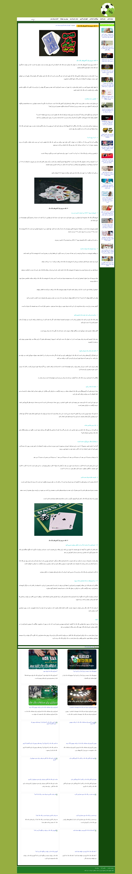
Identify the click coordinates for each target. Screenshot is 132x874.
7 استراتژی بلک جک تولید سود (50, 671)
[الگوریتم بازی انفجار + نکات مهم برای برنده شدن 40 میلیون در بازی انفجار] (107, 79)
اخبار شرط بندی (54, 19)
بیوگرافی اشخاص (94, 19)
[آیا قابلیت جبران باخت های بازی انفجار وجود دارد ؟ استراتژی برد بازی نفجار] (107, 207)
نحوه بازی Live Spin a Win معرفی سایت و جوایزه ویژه (107, 72)
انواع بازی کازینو (84, 19)
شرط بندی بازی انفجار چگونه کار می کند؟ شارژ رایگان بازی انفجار (107, 161)
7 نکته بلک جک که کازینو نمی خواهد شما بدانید (85, 851)
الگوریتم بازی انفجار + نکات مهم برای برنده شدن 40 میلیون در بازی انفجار (107, 85)
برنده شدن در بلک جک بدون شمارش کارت (86, 815)
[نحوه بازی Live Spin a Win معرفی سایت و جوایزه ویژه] (107, 66)
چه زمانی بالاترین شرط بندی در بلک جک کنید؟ (47, 815)
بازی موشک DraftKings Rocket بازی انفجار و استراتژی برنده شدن (107, 123)
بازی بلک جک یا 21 (89, 647)
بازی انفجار (102, 19)
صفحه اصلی (110, 19)
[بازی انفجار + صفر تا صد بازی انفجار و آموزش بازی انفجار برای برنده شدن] (107, 30)
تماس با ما (103, 868)
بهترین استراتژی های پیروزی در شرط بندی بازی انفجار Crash (107, 174)
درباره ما (97, 868)
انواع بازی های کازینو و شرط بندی (63, 25)
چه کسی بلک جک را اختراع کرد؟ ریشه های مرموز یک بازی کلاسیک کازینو (40, 743)
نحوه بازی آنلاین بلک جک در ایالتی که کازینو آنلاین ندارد (83, 779)
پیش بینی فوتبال (64, 19)
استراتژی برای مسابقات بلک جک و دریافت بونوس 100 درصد (43, 707)
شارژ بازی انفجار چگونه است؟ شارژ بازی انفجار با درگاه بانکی (107, 48)
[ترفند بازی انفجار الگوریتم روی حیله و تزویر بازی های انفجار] (107, 258)
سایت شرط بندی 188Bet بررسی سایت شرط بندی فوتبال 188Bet (107, 98)
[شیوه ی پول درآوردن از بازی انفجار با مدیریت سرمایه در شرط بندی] (107, 220)
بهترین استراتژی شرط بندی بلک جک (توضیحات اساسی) (83, 707)
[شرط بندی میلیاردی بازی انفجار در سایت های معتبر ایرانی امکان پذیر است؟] (107, 245)
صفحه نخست (111, 868)
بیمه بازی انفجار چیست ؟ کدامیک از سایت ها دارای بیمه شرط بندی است (107, 200)
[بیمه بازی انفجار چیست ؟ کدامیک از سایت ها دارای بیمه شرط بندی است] (107, 193)
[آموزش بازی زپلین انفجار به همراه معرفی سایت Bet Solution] (107, 130)
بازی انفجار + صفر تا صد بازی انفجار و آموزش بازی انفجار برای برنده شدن (107, 36)
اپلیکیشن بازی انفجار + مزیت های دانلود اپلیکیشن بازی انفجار (107, 186)
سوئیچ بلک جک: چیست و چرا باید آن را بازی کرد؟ (84, 671)
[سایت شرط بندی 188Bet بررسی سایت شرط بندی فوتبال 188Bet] (107, 92)
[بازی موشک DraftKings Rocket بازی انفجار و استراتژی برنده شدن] (107, 117)
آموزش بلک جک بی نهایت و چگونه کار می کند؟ (46, 851)
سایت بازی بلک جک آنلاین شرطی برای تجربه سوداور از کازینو (43, 779)
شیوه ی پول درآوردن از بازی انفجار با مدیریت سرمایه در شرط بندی (107, 226)
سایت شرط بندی (74, 19)
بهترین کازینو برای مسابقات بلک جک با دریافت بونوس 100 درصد (81, 743)
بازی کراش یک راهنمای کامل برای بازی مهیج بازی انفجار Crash (107, 239)
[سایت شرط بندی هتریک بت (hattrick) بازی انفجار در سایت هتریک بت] (107, 104)
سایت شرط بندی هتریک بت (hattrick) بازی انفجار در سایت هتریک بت (107, 110)
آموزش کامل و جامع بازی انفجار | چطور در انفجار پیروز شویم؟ (107, 148)
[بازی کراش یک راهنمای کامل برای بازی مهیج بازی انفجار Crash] (107, 233)
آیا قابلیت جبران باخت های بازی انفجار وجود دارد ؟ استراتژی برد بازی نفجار (107, 213)
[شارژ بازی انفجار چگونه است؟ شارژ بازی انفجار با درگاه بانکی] (107, 42)
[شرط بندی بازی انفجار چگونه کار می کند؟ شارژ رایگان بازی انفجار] (107, 155)
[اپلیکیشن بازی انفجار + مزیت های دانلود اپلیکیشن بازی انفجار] (107, 180)
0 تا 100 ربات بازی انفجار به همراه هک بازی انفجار (107, 60)
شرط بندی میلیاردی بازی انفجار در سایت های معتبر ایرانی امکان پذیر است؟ (107, 251)
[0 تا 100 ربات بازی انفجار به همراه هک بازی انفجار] (107, 55)
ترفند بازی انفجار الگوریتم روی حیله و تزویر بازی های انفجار (107, 264)
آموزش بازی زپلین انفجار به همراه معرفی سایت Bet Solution (107, 136)
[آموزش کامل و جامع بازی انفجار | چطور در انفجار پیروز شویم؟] (107, 142)
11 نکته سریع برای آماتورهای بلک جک (87, 26)
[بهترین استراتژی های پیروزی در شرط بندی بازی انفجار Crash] (107, 168)
